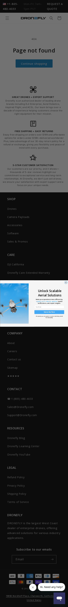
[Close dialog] (65, 282)
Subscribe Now (49, 312)
